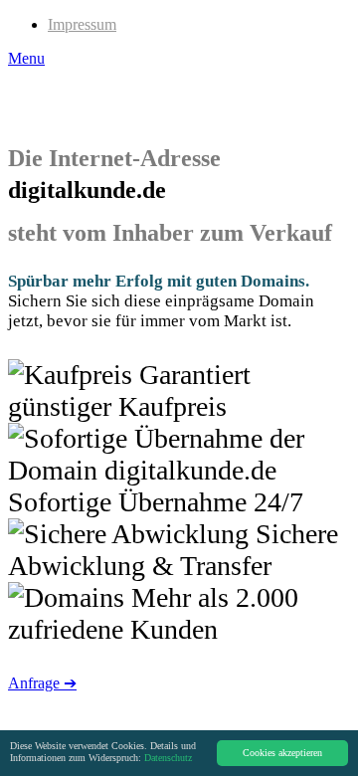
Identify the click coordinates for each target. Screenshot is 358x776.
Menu (26, 58)
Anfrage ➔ (42, 683)
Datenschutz (168, 757)
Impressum (82, 24)
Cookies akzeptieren (282, 752)
